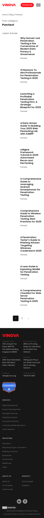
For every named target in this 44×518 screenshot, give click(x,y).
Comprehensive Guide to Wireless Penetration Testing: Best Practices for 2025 (30, 216)
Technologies (27, 481)
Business (25, 485)
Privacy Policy (32, 511)
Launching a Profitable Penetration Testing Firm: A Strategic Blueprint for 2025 (30, 100)
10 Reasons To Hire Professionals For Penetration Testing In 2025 (30, 74)
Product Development (11, 409)
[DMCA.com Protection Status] (9, 507)
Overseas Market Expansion (13, 425)
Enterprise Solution (10, 417)
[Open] (38, 5)
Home (5, 14)
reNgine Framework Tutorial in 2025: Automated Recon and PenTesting (29, 156)
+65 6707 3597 (29, 376)
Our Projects (7, 485)
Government (7, 459)
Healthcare (6, 463)
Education (6, 443)
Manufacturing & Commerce (14, 447)
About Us (6, 481)
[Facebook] (25, 501)
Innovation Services (10, 421)
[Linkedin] (19, 501)
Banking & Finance (10, 451)
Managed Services (10, 413)
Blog (12, 14)
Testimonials (7, 489)
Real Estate (6, 455)
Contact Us (27, 5)
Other (4, 467)
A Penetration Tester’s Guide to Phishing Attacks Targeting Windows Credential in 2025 (31, 244)
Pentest (23, 58)
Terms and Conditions (15, 511)
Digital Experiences (10, 405)
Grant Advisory (8, 429)
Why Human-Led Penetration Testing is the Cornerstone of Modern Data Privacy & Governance (30, 46)
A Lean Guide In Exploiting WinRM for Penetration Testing (30, 270)
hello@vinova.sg (9, 376)
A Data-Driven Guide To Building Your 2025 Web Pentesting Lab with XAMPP (30, 128)
